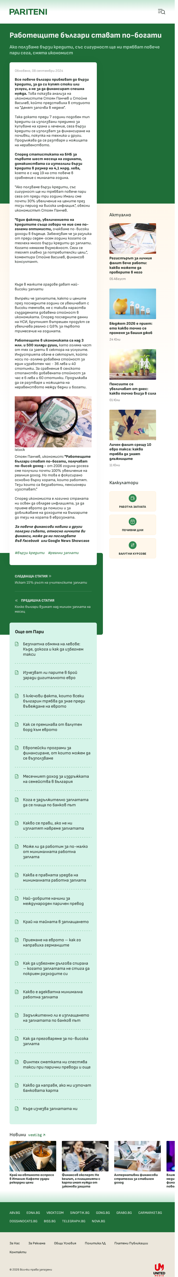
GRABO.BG (124, 1213)
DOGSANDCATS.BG (23, 1221)
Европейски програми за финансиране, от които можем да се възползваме (57, 753)
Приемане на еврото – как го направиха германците (52, 942)
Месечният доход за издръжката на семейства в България (56, 779)
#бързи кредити (29, 553)
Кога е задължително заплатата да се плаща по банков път (56, 802)
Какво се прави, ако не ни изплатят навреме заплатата (53, 826)
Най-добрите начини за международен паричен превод (53, 901)
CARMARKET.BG (150, 1213)
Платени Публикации (131, 1243)
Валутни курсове (133, 554)
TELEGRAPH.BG (73, 1221)
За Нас (15, 1243)
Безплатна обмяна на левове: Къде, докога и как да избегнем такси (53, 649)
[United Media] (159, 1269)
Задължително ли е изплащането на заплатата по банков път (56, 1018)
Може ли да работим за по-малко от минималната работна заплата (55, 851)
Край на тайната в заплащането (56, 921)
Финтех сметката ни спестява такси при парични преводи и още (57, 1064)
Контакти (18, 1252)
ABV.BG (15, 1213)
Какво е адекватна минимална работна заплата (53, 994)
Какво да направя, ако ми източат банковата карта (57, 1088)
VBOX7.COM (55, 1213)
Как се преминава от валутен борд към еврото (52, 727)
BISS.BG (50, 1221)
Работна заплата (132, 507)
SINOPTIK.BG (79, 1213)
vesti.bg (35, 1135)
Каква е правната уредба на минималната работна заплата (54, 877)
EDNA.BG (33, 1213)
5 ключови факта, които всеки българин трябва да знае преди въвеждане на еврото (54, 701)
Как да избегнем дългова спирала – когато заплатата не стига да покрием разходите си (56, 968)
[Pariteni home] (28, 12)
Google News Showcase (68, 540)
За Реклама (36, 1243)
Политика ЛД (95, 1243)
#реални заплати (63, 553)
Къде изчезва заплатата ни (50, 1108)
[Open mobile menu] (162, 12)
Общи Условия (65, 1243)
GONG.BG (103, 1213)
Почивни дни (132, 530)
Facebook (30, 540)
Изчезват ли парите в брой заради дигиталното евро (50, 675)
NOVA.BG (98, 1221)
